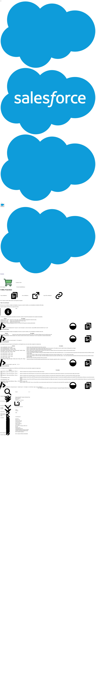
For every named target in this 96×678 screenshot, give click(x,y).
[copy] (9, 302)
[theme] (72, 326)
